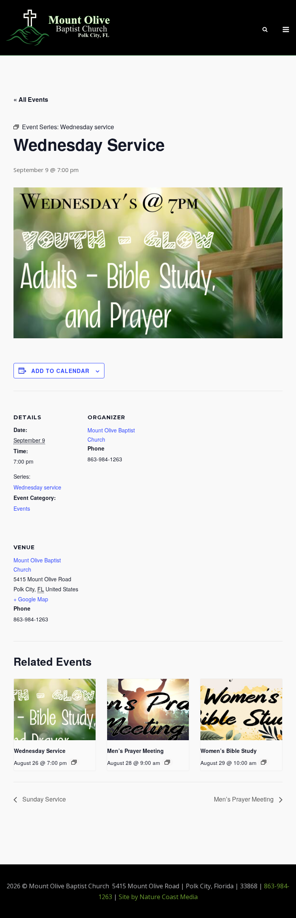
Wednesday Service (40, 750)
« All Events (30, 99)
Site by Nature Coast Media (158, 897)
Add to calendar (60, 371)
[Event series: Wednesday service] (74, 762)
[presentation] (55, 709)
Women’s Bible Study (228, 750)
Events (21, 508)
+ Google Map (30, 599)
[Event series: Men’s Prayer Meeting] (167, 762)
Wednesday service (37, 487)
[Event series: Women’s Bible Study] (263, 762)
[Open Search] (265, 30)
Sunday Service (43, 799)
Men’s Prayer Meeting (135, 750)
